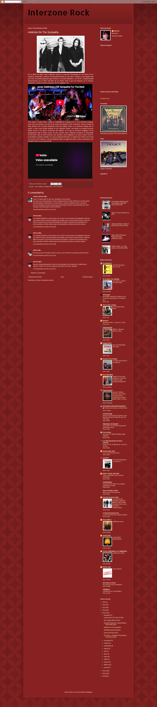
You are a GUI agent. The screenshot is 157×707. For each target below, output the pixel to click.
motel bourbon (107, 327)
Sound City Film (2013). (111, 633)
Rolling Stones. (48, 186)
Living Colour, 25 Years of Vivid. (114, 617)
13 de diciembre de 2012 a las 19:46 (44, 227)
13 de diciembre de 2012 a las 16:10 (44, 209)
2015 (104, 605)
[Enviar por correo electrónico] (51, 184)
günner (35, 250)
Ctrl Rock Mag (107, 414)
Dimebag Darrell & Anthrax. (112, 630)
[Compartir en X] (56, 184)
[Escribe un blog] (54, 184)
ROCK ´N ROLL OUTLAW (111, 473)
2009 (104, 676)
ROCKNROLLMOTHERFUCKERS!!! (114, 406)
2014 (104, 607)
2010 (104, 673)
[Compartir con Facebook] (58, 184)
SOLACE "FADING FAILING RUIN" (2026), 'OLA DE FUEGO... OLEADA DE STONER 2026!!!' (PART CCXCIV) (119, 395)
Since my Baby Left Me (110, 490)
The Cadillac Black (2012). (112, 620)
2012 (104, 613)
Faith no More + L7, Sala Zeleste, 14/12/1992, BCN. (119, 247)
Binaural (105, 321)
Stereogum (106, 295)
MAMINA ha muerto (118, 521)
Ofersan (35, 216)
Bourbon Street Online (110, 359)
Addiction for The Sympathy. (112, 627)
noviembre (107, 640)
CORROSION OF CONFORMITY (112, 591)
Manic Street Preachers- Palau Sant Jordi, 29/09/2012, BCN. (119, 236)
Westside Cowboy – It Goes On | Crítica (114, 322)
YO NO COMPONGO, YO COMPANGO (115, 551)
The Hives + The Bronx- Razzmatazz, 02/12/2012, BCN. (115, 636)
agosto (106, 648)
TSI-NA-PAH (107, 535)
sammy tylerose (38, 196)
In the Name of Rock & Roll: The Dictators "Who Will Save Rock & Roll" (120, 203)
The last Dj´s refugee (109, 305)
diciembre (107, 615)
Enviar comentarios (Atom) (45, 280)
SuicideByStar (107, 482)
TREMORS (106, 589)
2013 (104, 610)
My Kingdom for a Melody (111, 279)
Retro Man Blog (108, 375)
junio (105, 654)
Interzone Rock (59, 12)
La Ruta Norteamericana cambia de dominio (115, 514)
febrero (106, 665)
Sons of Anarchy (58, 186)
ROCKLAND (107, 567)
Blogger (89, 692)
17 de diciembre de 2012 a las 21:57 (44, 269)
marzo (106, 662)
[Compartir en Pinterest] (60, 184)
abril (105, 659)
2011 (104, 671)
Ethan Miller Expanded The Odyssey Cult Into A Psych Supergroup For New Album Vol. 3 (114, 298)
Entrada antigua (88, 277)
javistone (106, 458)
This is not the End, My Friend (111, 453)
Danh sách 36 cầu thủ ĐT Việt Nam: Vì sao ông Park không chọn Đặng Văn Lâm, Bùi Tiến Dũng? (115, 417)
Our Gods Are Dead (109, 583)
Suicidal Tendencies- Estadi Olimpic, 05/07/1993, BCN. (115, 623)
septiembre (107, 646)
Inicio (62, 277)
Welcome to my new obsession (111, 492)
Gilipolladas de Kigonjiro (110, 424)
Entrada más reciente (35, 277)
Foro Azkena (107, 432)
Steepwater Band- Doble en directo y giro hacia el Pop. (120, 224)
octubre (106, 643)
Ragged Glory (107, 343)
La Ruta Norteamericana (111, 513)
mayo (106, 656)
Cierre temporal (117, 569)
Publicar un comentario (38, 273)
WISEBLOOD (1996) (118, 553)
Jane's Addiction (39, 186)
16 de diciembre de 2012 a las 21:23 (44, 255)
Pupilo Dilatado (108, 390)
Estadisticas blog (104, 98)
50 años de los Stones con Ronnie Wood (115, 408)
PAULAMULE (107, 520)
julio (105, 651)
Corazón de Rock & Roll (110, 497)
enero (106, 667)
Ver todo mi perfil (117, 36)
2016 (104, 602)
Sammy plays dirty (109, 451)
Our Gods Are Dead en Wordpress (112, 584)
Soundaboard (107, 263)
